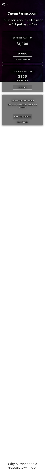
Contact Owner (22, 116)
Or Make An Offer (22, 59)
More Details (22, 122)
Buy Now (22, 54)
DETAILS (22, 87)
